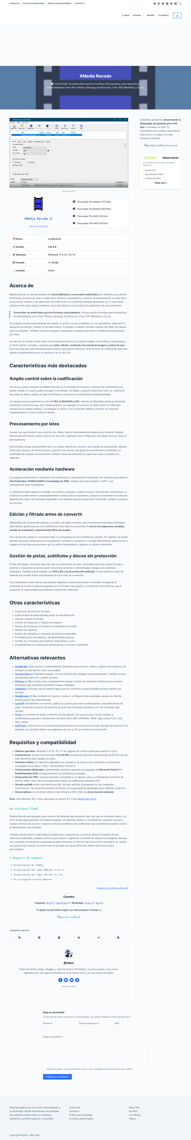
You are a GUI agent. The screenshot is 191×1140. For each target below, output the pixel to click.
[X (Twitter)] (167, 4)
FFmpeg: (20, 681)
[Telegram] (98, 937)
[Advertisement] (95, 44)
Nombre (48, 1023)
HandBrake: (21, 666)
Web (117, 1023)
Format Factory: (24, 674)
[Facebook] (155, 4)
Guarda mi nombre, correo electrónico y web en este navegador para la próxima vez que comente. (90, 1069)
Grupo (88, 902)
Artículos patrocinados (59, 3)
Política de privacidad (33, 3)
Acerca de (14, 3)
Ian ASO (133, 1111)
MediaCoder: (22, 696)
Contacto (79, 3)
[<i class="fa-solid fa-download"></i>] (177, 15)
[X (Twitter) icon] (66, 980)
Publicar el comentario (57, 1076)
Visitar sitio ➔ (161, 183)
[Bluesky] (171, 4)
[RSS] (176, 4)
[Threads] (163, 4)
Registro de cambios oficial (111, 888)
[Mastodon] (159, 4)
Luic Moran (135, 1115)
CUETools (20, 725)
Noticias (137, 15)
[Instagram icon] (71, 980)
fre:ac (18, 714)
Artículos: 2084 (69, 986)
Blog (49, 902)
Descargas (62, 902)
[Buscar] (180, 4)
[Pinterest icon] (77, 980)
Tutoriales (163, 15)
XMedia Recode (37, 218)
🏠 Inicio (125, 15)
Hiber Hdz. (134, 1107)
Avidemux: (21, 688)
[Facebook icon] (60, 980)
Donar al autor (37, 226)
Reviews (151, 15)
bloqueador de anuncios (153, 123)
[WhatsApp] (118, 937)
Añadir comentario (53, 1036)
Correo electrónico (89, 1023)
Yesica (132, 1118)
